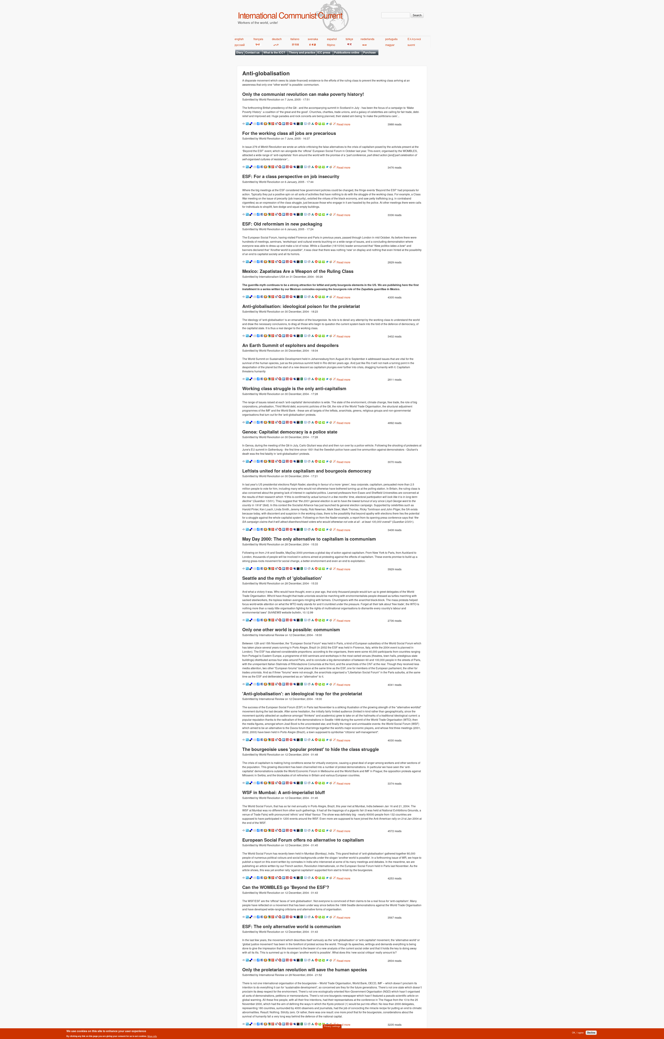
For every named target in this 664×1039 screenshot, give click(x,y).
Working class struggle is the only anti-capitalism (294, 388)
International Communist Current (290, 15)
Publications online (346, 52)
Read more (343, 124)
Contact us (252, 52)
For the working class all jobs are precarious (289, 133)
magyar (389, 45)
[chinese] (349, 45)
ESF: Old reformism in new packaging (282, 224)
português (391, 39)
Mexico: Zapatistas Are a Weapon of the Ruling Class (297, 271)
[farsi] (275, 45)
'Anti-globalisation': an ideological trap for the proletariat (302, 693)
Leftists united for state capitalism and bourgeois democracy (306, 471)
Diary (239, 52)
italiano (294, 39)
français (258, 39)
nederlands (367, 39)
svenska (313, 39)
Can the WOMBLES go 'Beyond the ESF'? (285, 887)
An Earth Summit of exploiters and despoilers (290, 345)
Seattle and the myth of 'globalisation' (282, 578)
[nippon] (312, 45)
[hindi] (257, 45)
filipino (331, 45)
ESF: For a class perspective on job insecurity (290, 176)
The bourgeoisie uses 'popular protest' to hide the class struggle (310, 749)
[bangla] (364, 45)
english (239, 39)
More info (152, 1036)
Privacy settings (332, 1026)
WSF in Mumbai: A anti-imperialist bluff (283, 792)
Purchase (369, 52)
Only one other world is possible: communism (291, 629)
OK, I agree (578, 1032)
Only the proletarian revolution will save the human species (304, 969)
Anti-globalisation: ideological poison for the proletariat (301, 306)
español (332, 39)
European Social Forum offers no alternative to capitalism (303, 840)
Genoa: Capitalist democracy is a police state (289, 431)
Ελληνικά (414, 39)
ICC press (323, 52)
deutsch (277, 39)
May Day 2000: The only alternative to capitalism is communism (309, 539)
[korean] (294, 45)
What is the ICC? (274, 52)
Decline (591, 1032)
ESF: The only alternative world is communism (291, 926)
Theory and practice (302, 52)
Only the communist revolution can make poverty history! (303, 94)
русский (240, 45)
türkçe (349, 39)
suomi (411, 45)
